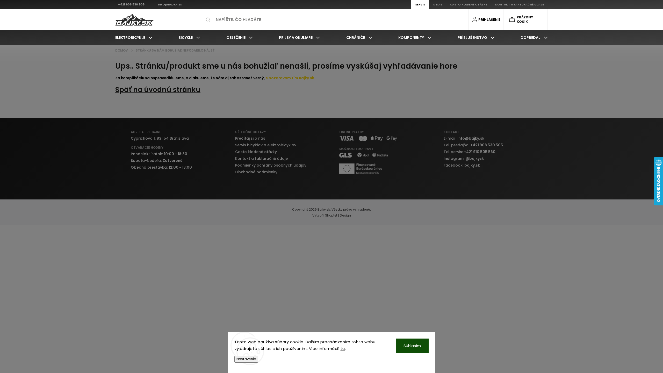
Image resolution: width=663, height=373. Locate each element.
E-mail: (464, 138)
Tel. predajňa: (473, 145)
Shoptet (331, 215)
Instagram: (464, 158)
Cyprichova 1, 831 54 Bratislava (160, 138)
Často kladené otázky (256, 151)
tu (343, 348)
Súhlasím (412, 345)
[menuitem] (133, 37)
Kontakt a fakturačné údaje (261, 158)
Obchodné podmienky (256, 172)
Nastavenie (246, 359)
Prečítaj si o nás (250, 138)
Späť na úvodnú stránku (157, 89)
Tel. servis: (469, 151)
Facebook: (462, 165)
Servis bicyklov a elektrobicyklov (265, 145)
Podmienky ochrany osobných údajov (270, 165)
